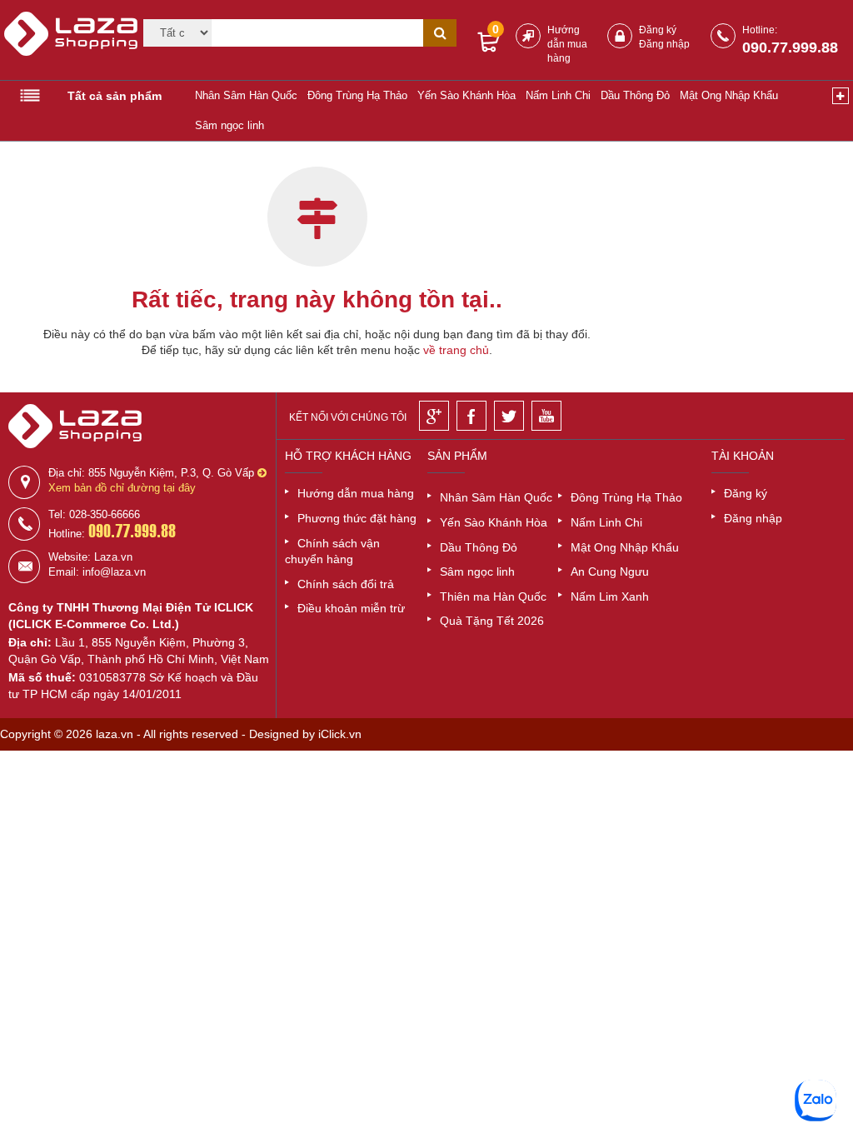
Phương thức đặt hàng (357, 518)
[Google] (434, 416)
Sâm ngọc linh (229, 125)
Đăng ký (657, 30)
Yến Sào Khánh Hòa (466, 95)
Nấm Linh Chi (558, 95)
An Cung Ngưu (610, 571)
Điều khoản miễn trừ (351, 608)
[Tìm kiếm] (439, 33)
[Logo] (63, 41)
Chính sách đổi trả (345, 584)
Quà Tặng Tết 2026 (492, 620)
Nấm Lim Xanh (610, 596)
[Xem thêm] (840, 95)
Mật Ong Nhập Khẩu (729, 95)
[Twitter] (509, 416)
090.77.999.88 (790, 47)
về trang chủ (456, 350)
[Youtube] (546, 416)
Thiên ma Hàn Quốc (493, 596)
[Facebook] (471, 416)
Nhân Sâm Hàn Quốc (246, 95)
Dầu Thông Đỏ (635, 95)
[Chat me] (815, 1100)
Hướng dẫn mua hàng (567, 44)
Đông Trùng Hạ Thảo (357, 95)
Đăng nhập (664, 44)
